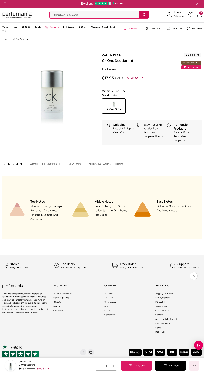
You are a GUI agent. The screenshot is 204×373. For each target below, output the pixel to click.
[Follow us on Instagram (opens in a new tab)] (91, 352)
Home (6, 39)
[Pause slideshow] (5, 4)
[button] (175, 14)
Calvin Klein (111, 55)
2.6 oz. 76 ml (114, 108)
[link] (194, 276)
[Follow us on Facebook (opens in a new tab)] (83, 352)
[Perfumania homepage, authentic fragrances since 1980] (17, 14)
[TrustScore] (20, 352)
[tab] (12, 166)
